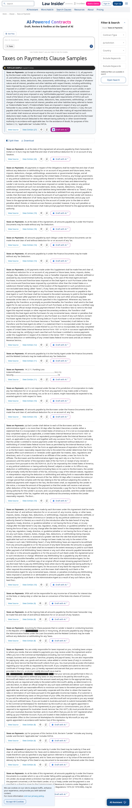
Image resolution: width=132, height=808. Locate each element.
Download (29, 140)
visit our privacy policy (34, 796)
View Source (13, 129)
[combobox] (18, 3)
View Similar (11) (30, 361)
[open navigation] (126, 3)
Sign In (107, 3)
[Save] (41, 130)
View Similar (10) (30, 401)
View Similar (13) (30, 261)
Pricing (100, 9)
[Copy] (47, 130)
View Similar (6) (29, 740)
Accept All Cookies (15, 801)
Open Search (113, 80)
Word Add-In (47, 9)
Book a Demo (93, 3)
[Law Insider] (63, 3)
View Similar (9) (29, 603)
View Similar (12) (30, 345)
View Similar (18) (30, 229)
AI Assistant (32, 9)
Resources (79, 9)
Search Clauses (64, 9)
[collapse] (123, 35)
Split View (14, 140)
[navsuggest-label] (18, 3)
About (91, 9)
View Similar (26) (30, 159)
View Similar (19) (30, 213)
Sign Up (117, 3)
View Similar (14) (30, 245)
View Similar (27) (30, 129)
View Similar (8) (29, 619)
